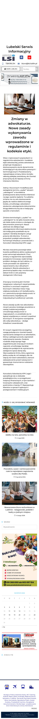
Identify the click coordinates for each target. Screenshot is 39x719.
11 (9, 611)
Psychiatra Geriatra (30, 698)
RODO (34, 708)
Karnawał (20, 698)
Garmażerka (12, 700)
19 (14, 615)
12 (14, 611)
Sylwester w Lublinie (9, 698)
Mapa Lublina (13, 696)
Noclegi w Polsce (9, 695)
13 (19, 611)
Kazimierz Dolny (20, 695)
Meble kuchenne (30, 696)
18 (9, 615)
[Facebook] (21, 57)
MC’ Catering (31, 695)
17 (4, 615)
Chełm (23, 700)
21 (24, 615)
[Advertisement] (19, 21)
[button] (29, 57)
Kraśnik (5, 696)
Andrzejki (21, 696)
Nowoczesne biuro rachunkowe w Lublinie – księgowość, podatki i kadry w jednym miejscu (19, 509)
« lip (3, 627)
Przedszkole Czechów (18, 702)
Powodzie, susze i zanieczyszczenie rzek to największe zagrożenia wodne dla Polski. (19, 471)
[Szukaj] (36, 69)
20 (19, 615)
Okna (6, 700)
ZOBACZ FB (8, 655)
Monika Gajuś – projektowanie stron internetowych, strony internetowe (21, 705)
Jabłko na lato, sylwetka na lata (19, 435)
